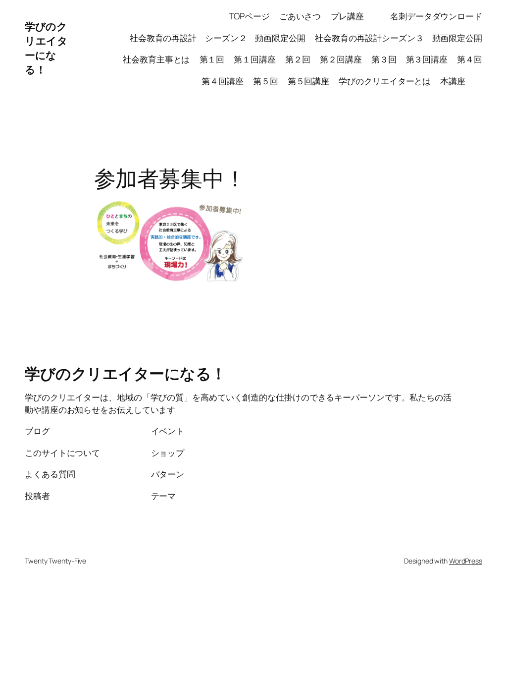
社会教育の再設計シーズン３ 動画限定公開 (398, 38)
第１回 (212, 59)
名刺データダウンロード (436, 16)
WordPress (465, 560)
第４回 (469, 59)
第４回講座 (223, 81)
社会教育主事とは (156, 59)
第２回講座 (341, 59)
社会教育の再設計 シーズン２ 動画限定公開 (217, 38)
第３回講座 (427, 59)
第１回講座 (255, 59)
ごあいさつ (300, 16)
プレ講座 (356, 16)
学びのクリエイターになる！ (46, 47)
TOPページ (249, 16)
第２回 (297, 59)
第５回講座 (309, 81)
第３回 (384, 59)
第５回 (265, 81)
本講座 (461, 81)
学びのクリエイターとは (385, 81)
